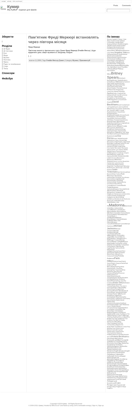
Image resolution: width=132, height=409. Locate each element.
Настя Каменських (111, 373)
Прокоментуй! (85, 60)
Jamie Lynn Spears (117, 149)
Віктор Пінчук (115, 360)
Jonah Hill (122, 166)
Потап (117, 379)
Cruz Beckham (117, 98)
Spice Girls (114, 311)
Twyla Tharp (115, 331)
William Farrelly (121, 340)
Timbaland (114, 323)
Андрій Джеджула (119, 351)
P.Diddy (115, 256)
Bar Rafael (116, 62)
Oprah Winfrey (115, 252)
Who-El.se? (56, 405)
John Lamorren (116, 163)
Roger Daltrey (117, 287)
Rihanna (114, 281)
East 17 (114, 116)
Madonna (116, 205)
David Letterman (119, 107)
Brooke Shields (117, 80)
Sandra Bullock (116, 300)
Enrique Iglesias (116, 121)
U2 (120, 331)
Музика (6, 58)
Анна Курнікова (117, 352)
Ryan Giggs (114, 295)
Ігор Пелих (116, 344)
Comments (126, 5)
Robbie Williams (119, 283)
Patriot (123, 263)
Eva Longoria (122, 123)
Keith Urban (116, 180)
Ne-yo (122, 243)
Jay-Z (123, 153)
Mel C (116, 220)
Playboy (115, 273)
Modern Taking (115, 238)
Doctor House (117, 112)
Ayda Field (115, 59)
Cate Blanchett (116, 85)
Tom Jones (123, 326)
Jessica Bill (112, 159)
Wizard (122, 341)
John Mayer (115, 164)
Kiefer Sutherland (112, 188)
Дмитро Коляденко (120, 365)
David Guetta (122, 105)
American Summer (116, 48)
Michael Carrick (120, 224)
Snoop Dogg (117, 308)
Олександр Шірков (117, 376)
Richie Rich (117, 279)
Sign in (94, 405)
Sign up (101, 405)
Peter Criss (115, 268)
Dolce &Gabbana (112, 114)
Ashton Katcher (117, 57)
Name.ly (66, 405)
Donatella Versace (119, 115)
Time (118, 323)
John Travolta (114, 166)
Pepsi (119, 266)
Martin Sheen (117, 214)
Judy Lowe (122, 167)
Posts (115, 5)
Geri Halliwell (116, 132)
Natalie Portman (116, 243)
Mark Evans (114, 213)
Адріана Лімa (118, 346)
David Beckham (113, 103)
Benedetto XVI (114, 63)
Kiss (111, 190)
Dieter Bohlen (123, 108)
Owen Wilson (115, 254)
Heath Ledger (122, 142)
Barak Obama (115, 60)
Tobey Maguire (116, 325)
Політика (6, 60)
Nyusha (115, 251)
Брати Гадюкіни (116, 354)
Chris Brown (116, 89)
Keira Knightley (116, 179)
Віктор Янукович (115, 362)
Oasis (120, 251)
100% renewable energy (82, 405)
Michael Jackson (114, 227)
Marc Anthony (115, 208)
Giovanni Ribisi (120, 134)
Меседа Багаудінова (117, 371)
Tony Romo (116, 328)
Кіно (5, 53)
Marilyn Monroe (117, 211)
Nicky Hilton (115, 246)
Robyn (114, 286)
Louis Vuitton (114, 200)
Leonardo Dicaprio (116, 195)
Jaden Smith (118, 146)
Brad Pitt (117, 69)
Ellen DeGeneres (117, 118)
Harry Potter (114, 142)
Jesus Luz (116, 161)
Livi (120, 199)
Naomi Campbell (118, 242)
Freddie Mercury (52, 60)
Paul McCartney (111, 266)
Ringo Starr (120, 281)
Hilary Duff (113, 143)
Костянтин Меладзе (118, 370)
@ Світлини (8, 51)
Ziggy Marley (122, 343)
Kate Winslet (115, 176)
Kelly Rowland (117, 182)
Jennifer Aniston (117, 156)
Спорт (5, 66)
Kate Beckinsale (122, 172)
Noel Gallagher (110, 250)
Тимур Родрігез (117, 386)
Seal (121, 303)
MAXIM (114, 217)
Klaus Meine (116, 190)
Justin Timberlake (112, 170)
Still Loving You (117, 314)
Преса (5, 62)
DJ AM (116, 110)
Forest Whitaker (117, 126)
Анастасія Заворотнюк (114, 348)
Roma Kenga (115, 289)
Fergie (117, 124)
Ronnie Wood (118, 291)
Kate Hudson (117, 174)
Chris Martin (114, 91)
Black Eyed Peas (119, 67)
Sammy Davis (122, 298)
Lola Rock (124, 199)
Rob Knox (116, 284)
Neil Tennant (114, 245)
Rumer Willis (117, 294)
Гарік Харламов (118, 363)
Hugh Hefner (121, 143)
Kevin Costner (116, 185)
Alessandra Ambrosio (116, 45)
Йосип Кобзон (114, 367)
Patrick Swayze (116, 263)
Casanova (117, 83)
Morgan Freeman (114, 240)
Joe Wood (123, 161)
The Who (114, 321)
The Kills (115, 320)
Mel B (113, 220)
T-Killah (123, 315)
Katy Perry (121, 177)
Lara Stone (114, 194)
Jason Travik (117, 153)
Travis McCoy (115, 330)
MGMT (113, 224)
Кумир (13, 6)
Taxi (117, 317)
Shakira (112, 304)
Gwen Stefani (117, 138)
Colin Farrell (117, 95)
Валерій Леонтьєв (115, 356)
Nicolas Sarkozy (115, 248)
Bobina (111, 69)
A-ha (119, 41)
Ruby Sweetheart (117, 292)
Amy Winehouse (118, 50)
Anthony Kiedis (118, 54)
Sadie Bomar (116, 297)
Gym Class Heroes (118, 140)
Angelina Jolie (120, 52)
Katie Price (115, 177)
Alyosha (115, 47)
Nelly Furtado (122, 245)
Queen (61, 60)
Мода (5, 55)
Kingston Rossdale (119, 189)
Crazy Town (113, 96)
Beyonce (123, 65)
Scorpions (117, 303)
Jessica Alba (115, 158)
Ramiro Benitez (117, 277)
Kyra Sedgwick (117, 192)
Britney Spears (114, 75)
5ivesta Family (111, 39)
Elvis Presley (114, 120)
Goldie (115, 136)
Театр (5, 68)
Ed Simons (120, 116)
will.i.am (114, 340)
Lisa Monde (115, 199)
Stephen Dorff (117, 312)
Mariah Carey (116, 210)
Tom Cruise (115, 327)
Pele (116, 266)
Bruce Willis (114, 82)
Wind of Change (115, 341)
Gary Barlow (116, 127)
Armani (115, 56)
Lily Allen (115, 197)
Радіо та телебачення (11, 64)
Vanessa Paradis (118, 334)
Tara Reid (113, 317)
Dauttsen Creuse (117, 99)
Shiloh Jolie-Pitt (119, 304)
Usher (115, 333)
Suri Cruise (117, 315)
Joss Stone (115, 167)
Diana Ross (115, 108)
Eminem (121, 120)
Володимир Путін (117, 359)
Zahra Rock (114, 343)
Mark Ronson (122, 213)
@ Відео (6, 49)
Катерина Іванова (118, 368)
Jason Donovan (117, 151)
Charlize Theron (116, 88)
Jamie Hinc (113, 148)
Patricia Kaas (117, 261)
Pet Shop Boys (115, 271)
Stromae (111, 315)
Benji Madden (115, 65)
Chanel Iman (114, 86)
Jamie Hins (120, 148)
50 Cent (115, 41)
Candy (112, 83)
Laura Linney (122, 194)
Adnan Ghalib (117, 44)
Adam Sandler (115, 42)
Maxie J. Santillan (112, 216)
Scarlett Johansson (111, 302)
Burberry (121, 82)
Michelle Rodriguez (113, 231)
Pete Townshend (117, 270)
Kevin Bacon (114, 183)
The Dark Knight (117, 318)
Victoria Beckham (119, 336)
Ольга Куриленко (118, 377)
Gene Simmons (116, 129)
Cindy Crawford (118, 93)
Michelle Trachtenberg (112, 233)
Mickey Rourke (117, 235)
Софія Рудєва (117, 385)
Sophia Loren (114, 309)
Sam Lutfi (115, 298)
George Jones (116, 130)
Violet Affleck (115, 338)
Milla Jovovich (115, 237)
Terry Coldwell (122, 317)
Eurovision (114, 123)
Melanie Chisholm (116, 219)
